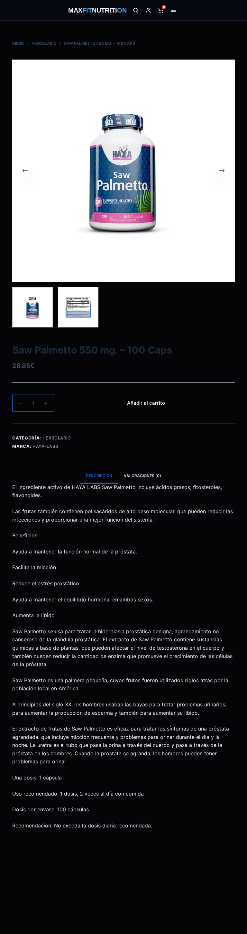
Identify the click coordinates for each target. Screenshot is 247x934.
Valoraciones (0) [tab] (142, 475)
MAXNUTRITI (97, 10)
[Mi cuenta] (148, 10)
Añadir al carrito (146, 403)
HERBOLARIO (56, 437)
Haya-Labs (45, 446)
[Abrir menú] (173, 10)
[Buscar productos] (136, 10)
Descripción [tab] (99, 475)
